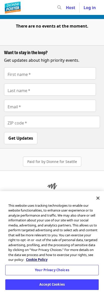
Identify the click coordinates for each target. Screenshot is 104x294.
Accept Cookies (52, 284)
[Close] (97, 198)
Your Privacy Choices (52, 270)
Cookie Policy (36, 259)
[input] (68, 8)
